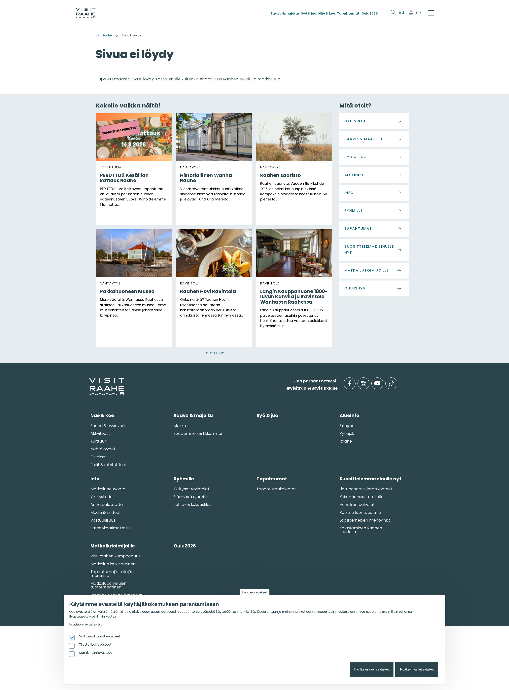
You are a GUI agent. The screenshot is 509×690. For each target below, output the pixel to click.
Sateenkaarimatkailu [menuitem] (110, 528)
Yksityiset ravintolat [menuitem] (191, 489)
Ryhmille (353, 210)
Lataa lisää (214, 352)
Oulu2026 (369, 13)
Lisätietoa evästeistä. (85, 624)
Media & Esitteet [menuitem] (105, 512)
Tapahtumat (348, 13)
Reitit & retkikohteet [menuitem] (108, 464)
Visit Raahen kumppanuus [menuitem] (115, 556)
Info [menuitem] (94, 479)
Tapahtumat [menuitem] (271, 479)
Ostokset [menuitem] (98, 457)
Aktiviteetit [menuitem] (100, 433)
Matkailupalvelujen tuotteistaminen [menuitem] (108, 585)
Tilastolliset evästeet (95, 644)
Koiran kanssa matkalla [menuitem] (362, 496)
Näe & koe (326, 13)
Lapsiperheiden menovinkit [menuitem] (365, 520)
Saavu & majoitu (285, 13)
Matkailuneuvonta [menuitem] (107, 489)
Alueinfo (353, 174)
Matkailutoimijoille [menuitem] (112, 546)
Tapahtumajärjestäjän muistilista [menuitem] (112, 573)
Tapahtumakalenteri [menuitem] (276, 489)
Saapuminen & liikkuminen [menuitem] (199, 433)
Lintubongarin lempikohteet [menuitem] (366, 489)
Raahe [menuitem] (346, 441)
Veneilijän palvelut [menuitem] (357, 504)
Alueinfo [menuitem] (349, 415)
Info (349, 192)
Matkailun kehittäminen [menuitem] (113, 564)
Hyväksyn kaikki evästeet (372, 669)
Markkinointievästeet (95, 652)
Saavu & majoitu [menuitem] (193, 415)
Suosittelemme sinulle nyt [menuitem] (370, 479)
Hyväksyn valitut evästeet (416, 669)
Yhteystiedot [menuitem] (102, 496)
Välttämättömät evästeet (99, 636)
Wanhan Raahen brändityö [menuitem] (116, 595)
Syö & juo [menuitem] (267, 415)
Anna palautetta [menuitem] (106, 504)
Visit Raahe (104, 35)
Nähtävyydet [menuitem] (102, 449)
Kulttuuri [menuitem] (98, 441)
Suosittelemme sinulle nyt (369, 249)
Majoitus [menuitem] (181, 425)
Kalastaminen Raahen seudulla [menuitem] (361, 530)
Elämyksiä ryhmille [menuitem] (191, 496)
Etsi (401, 12)
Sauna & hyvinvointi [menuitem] (108, 425)
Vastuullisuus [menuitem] (103, 520)
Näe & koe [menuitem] (102, 415)
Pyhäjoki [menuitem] (347, 433)
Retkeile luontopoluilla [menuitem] (360, 512)
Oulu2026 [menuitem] (185, 546)
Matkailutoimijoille (366, 270)
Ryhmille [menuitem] (184, 479)
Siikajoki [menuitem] (346, 425)
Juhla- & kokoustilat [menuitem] (192, 504)
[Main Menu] (430, 12)
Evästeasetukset (255, 592)
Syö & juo (308, 13)
